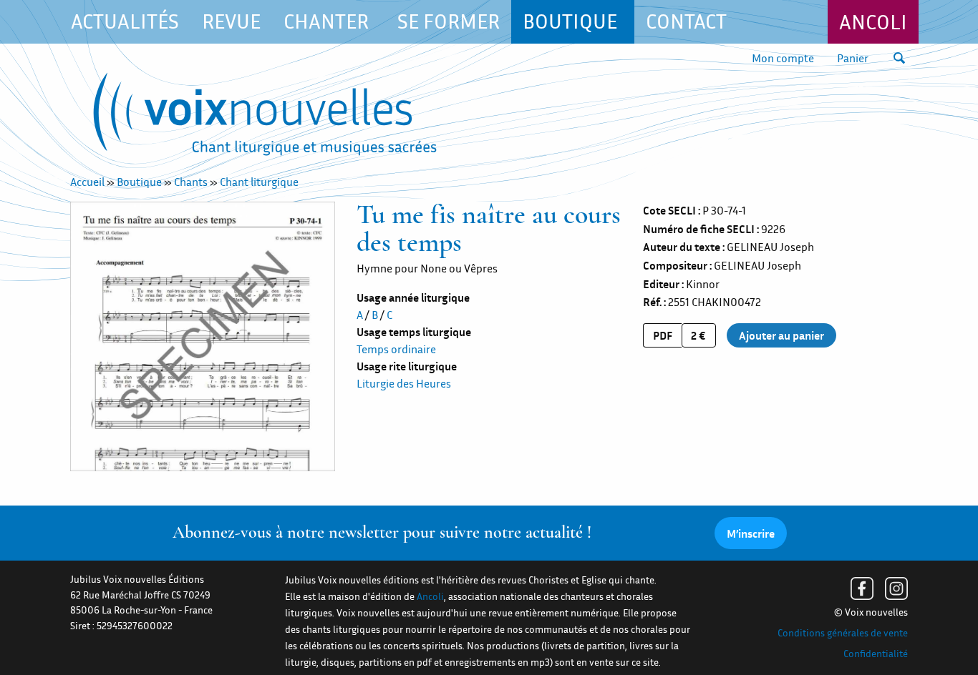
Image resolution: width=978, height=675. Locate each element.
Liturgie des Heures (404, 383)
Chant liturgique (259, 181)
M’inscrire (751, 533)
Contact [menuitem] (686, 21)
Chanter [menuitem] (326, 21)
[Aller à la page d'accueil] (265, 117)
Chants (191, 181)
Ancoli (873, 22)
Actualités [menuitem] (125, 21)
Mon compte (783, 58)
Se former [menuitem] (448, 21)
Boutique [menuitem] (570, 21)
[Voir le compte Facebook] (862, 588)
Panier (852, 58)
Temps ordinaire (396, 349)
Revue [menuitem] (231, 21)
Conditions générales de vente (843, 632)
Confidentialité (875, 653)
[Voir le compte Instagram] (896, 588)
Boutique (139, 181)
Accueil (87, 181)
